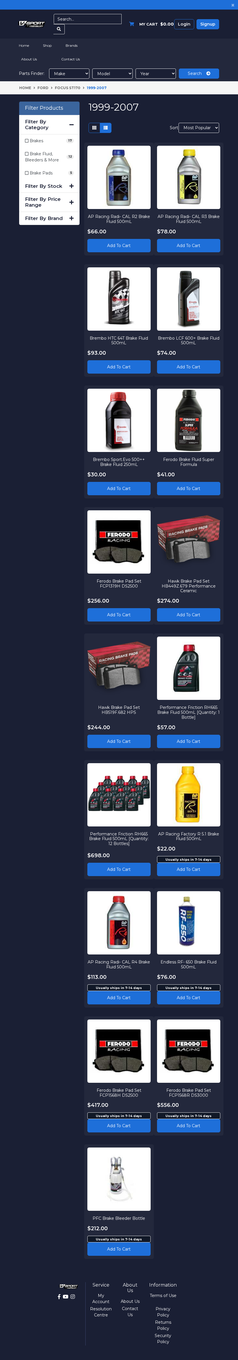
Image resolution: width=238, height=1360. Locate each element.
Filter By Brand (44, 218)
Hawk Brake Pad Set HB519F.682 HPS (119, 710)
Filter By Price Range (43, 202)
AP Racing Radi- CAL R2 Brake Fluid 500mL (119, 219)
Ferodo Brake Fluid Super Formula (188, 462)
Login (184, 24)
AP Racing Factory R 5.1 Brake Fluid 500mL (188, 836)
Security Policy (163, 1338)
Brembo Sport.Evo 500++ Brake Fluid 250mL (119, 462)
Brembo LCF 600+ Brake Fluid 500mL (188, 341)
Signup (207, 24)
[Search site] (59, 29)
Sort (173, 127)
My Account (100, 1298)
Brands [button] (71, 45)
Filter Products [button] (44, 108)
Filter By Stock (43, 186)
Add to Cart (119, 245)
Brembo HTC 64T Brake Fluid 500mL (119, 341)
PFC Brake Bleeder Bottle (119, 1218)
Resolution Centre (101, 1312)
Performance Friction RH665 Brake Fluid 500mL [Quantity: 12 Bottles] (119, 838)
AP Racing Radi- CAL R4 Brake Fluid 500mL (119, 964)
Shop (47, 45)
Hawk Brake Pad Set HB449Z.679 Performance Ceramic (189, 586)
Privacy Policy (163, 1312)
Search (197, 73)
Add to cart (188, 869)
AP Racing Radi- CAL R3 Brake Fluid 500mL (189, 219)
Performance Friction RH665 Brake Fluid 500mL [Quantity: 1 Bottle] (188, 712)
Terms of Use (163, 1295)
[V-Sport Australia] (32, 23)
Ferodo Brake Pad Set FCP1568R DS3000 (188, 1093)
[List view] (105, 128)
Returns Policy (163, 1325)
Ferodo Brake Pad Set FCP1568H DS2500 (119, 1093)
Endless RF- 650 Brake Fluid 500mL (189, 964)
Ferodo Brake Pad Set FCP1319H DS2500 (119, 584)
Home (24, 45)
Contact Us (70, 59)
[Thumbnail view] (94, 128)
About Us (29, 59)
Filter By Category (36, 124)
